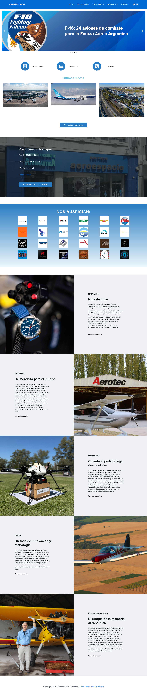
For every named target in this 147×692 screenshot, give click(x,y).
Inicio (71, 4)
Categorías (97, 4)
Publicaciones (73, 66)
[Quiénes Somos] (25, 66)
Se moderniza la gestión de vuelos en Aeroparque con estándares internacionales (121, 95)
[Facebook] (134, 4)
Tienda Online (25, 175)
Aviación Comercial (31, 108)
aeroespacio (17, 4)
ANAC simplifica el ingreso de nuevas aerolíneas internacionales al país (25, 95)
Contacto (125, 4)
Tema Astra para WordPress (92, 687)
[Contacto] (97, 66)
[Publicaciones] (61, 66)
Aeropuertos (18, 108)
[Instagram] (137, 4)
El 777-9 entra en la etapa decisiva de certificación (73, 96)
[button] (103, 4)
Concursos (111, 4)
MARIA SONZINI (34, 106)
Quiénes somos (83, 4)
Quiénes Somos (38, 66)
